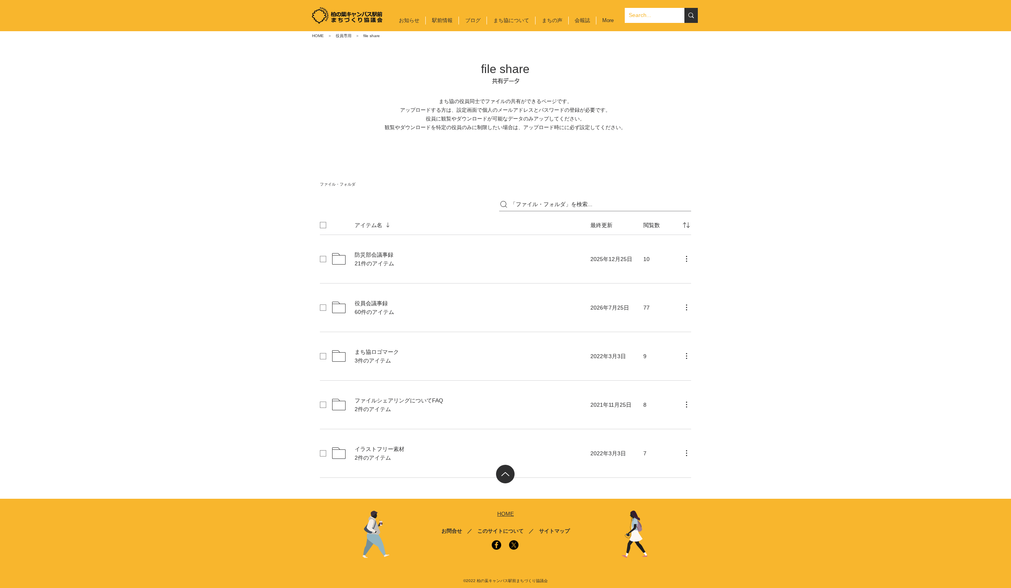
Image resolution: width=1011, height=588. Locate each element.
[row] (505, 223)
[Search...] (691, 15)
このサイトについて (500, 531)
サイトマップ (554, 531)
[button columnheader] (686, 225)
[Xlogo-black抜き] (514, 545)
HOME (318, 36)
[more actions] (686, 258)
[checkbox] (323, 225)
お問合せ (452, 531)
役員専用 (343, 36)
